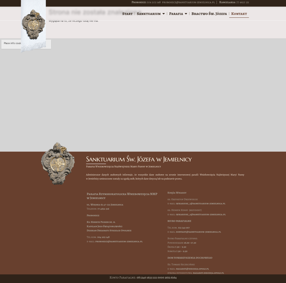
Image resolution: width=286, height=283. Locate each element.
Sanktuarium (149, 13)
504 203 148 (154, 2)
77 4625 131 (242, 2)
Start (127, 13)
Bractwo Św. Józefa (209, 13)
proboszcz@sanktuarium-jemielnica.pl (188, 2)
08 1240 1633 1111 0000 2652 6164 (157, 277)
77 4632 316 (103, 209)
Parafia (176, 13)
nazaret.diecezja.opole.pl (208, 273)
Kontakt (239, 13)
